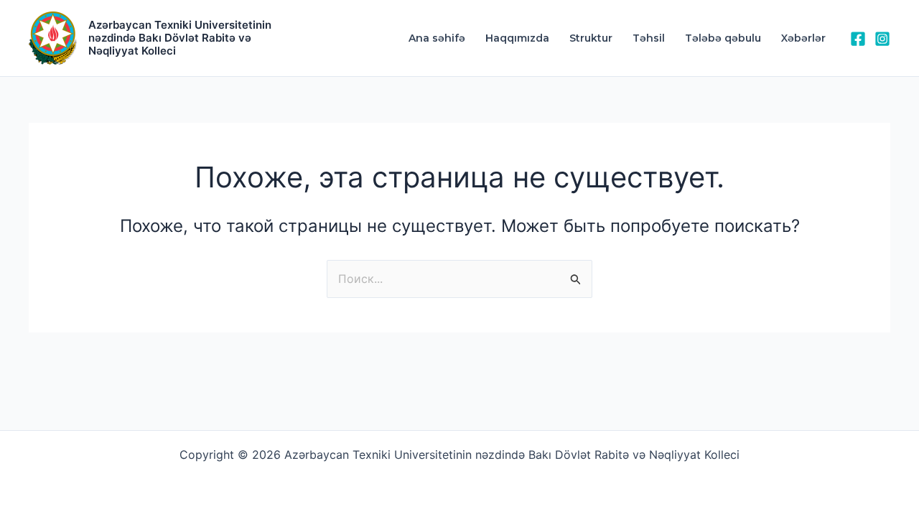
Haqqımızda (517, 38)
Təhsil (649, 38)
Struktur (590, 38)
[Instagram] (882, 39)
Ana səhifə (437, 38)
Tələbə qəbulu (723, 38)
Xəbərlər (803, 38)
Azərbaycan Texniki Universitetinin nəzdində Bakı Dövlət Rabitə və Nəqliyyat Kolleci (179, 37)
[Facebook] (858, 39)
